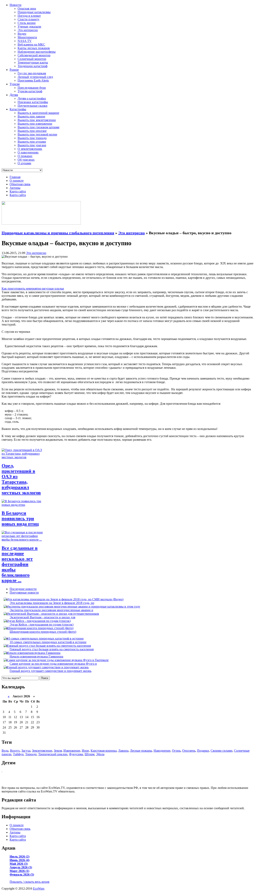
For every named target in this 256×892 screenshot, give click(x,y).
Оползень (188, 750)
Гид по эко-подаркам (32, 73)
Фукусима (76, 754)
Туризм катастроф (30, 91)
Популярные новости (24, 592)
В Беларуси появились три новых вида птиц (20, 518)
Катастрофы (18, 109)
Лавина (123, 750)
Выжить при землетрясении (37, 120)
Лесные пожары (141, 750)
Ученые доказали (29, 26)
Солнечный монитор (32, 59)
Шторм (89, 754)
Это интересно (28, 30)
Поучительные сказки (32, 105)
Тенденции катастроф (32, 66)
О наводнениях (28, 152)
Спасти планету (28, 19)
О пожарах (25, 156)
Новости (15, 5)
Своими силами (221, 750)
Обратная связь (20, 184)
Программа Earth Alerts (33, 80)
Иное (85, 750)
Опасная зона (27, 8)
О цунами (24, 163)
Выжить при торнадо (32, 138)
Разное (14, 69)
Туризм (15, 84)
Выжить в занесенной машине (38, 113)
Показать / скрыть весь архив (29, 881)
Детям (14, 95)
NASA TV (25, 41)
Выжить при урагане (32, 145)
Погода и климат (29, 15)
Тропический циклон (52, 754)
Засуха (25, 750)
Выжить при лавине (31, 116)
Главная (15, 177)
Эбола (100, 754)
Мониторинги (27, 37)
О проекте (17, 180)
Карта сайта (18, 191)
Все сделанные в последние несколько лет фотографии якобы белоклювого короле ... (20, 564)
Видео (22, 33)
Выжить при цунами (32, 141)
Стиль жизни (27, 23)
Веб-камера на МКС (31, 44)
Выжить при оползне (32, 131)
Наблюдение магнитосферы (37, 51)
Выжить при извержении (35, 123)
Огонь (176, 750)
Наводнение (162, 750)
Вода (5, 750)
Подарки (203, 750)
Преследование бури (32, 87)
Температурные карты (33, 62)
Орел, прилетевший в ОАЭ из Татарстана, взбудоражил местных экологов (21, 479)
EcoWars (38, 888)
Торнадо (31, 754)
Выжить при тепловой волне (37, 134)
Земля (58, 750)
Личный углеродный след (35, 77)
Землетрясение (42, 750)
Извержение (71, 750)
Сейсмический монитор (34, 55)
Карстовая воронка (104, 750)
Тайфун (18, 754)
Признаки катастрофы (33, 102)
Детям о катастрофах (32, 98)
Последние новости (23, 589)
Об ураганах (26, 159)
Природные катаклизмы (34, 12)
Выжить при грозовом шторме (38, 127)
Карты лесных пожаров (34, 48)
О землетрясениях (30, 148)
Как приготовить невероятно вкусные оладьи (33, 288)
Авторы (15, 187)
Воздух (15, 750)
